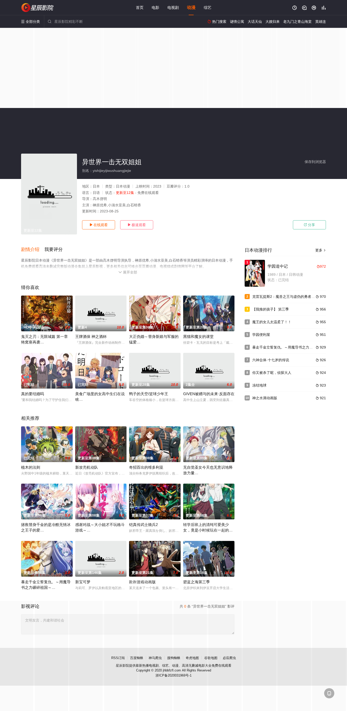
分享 (309, 225)
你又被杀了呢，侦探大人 (271, 373)
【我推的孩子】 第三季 (270, 309)
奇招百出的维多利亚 (146, 467)
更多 (320, 250)
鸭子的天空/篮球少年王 (148, 394)
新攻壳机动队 (86, 467)
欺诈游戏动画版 (142, 582)
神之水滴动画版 (264, 398)
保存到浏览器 (315, 162)
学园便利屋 (261, 335)
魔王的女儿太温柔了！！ (271, 322)
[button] (32, 249)
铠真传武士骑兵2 (143, 524)
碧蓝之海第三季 (196, 582)
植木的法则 (30, 467)
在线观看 (98, 225)
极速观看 (137, 225)
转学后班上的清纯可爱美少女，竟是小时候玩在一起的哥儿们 (208, 530)
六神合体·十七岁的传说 (270, 360)
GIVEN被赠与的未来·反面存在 (208, 394)
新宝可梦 (82, 582)
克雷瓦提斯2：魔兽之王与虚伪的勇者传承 (285, 297)
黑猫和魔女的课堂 (198, 336)
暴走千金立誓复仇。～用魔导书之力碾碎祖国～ (289, 347)
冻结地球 (259, 385)
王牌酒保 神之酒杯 (91, 336)
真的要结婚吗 (32, 394)
